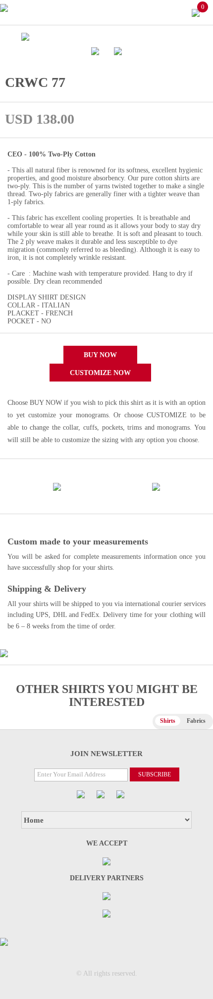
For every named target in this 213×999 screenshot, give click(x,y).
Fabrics (196, 720)
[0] (196, 12)
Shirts (167, 720)
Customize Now (100, 373)
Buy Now (100, 355)
